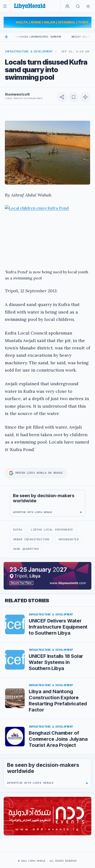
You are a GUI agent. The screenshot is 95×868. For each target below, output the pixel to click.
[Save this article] (73, 97)
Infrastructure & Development (29, 51)
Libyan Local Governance (52, 529)
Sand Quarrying (26, 549)
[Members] (67, 6)
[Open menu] (5, 6)
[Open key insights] (85, 97)
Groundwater (68, 539)
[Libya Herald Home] (29, 6)
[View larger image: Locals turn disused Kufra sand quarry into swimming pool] (47, 153)
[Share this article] (62, 97)
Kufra (17, 529)
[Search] (78, 6)
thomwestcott (17, 94)
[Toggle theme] (88, 6)
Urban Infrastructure (31, 539)
